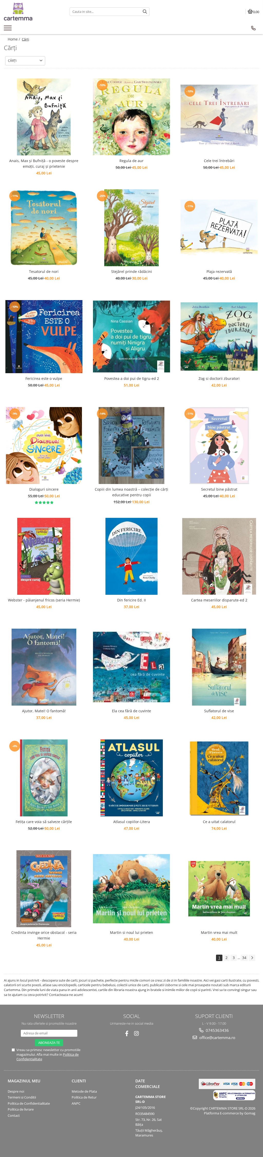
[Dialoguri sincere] (43, 445)
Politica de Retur (84, 1097)
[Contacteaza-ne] (253, 28)
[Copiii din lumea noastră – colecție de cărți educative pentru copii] (131, 445)
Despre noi (16, 1091)
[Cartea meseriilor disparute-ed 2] (219, 556)
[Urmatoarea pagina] (252, 958)
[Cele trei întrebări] (219, 117)
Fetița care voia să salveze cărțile (44, 821)
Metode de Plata (84, 1091)
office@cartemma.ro (216, 1037)
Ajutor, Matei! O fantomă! (44, 710)
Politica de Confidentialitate (29, 1103)
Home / (14, 39)
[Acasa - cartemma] (33, 12)
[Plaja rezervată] (219, 228)
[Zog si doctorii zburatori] (219, 336)
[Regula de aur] (131, 116)
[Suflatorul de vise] (219, 667)
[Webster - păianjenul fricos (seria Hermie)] (43, 556)
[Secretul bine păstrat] (219, 445)
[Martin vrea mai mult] (219, 888)
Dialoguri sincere (44, 489)
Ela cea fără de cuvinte (131, 710)
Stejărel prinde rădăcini (131, 271)
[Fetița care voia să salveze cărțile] (43, 777)
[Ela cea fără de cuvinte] (131, 667)
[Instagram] (136, 1033)
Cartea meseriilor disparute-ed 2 (219, 600)
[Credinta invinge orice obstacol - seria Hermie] (43, 888)
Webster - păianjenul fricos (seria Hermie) (44, 600)
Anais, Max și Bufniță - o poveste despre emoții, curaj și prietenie (43, 163)
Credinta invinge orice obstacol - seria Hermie (44, 935)
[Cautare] (144, 11)
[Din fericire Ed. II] (131, 556)
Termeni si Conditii (22, 1097)
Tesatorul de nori (44, 271)
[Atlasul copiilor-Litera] (131, 777)
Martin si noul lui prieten (131, 932)
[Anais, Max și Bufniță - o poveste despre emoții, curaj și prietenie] (43, 116)
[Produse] (8, 29)
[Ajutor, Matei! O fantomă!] (43, 667)
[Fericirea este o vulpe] (43, 336)
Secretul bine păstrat (219, 489)
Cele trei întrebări (219, 160)
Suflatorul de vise (219, 710)
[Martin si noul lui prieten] (131, 889)
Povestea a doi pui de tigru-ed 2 (131, 378)
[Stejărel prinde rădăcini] (131, 227)
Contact (14, 1115)
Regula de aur (131, 160)
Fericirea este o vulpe (43, 378)
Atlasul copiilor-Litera (131, 821)
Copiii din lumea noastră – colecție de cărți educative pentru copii (131, 492)
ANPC (76, 1103)
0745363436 (217, 1030)
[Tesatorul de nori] (43, 227)
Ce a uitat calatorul (219, 821)
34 (244, 957)
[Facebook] (126, 1033)
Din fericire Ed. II (131, 600)
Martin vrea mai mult (219, 932)
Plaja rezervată (219, 271)
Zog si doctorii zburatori (219, 378)
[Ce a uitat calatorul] (219, 777)
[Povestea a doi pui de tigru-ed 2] (131, 336)
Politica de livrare (21, 1109)
